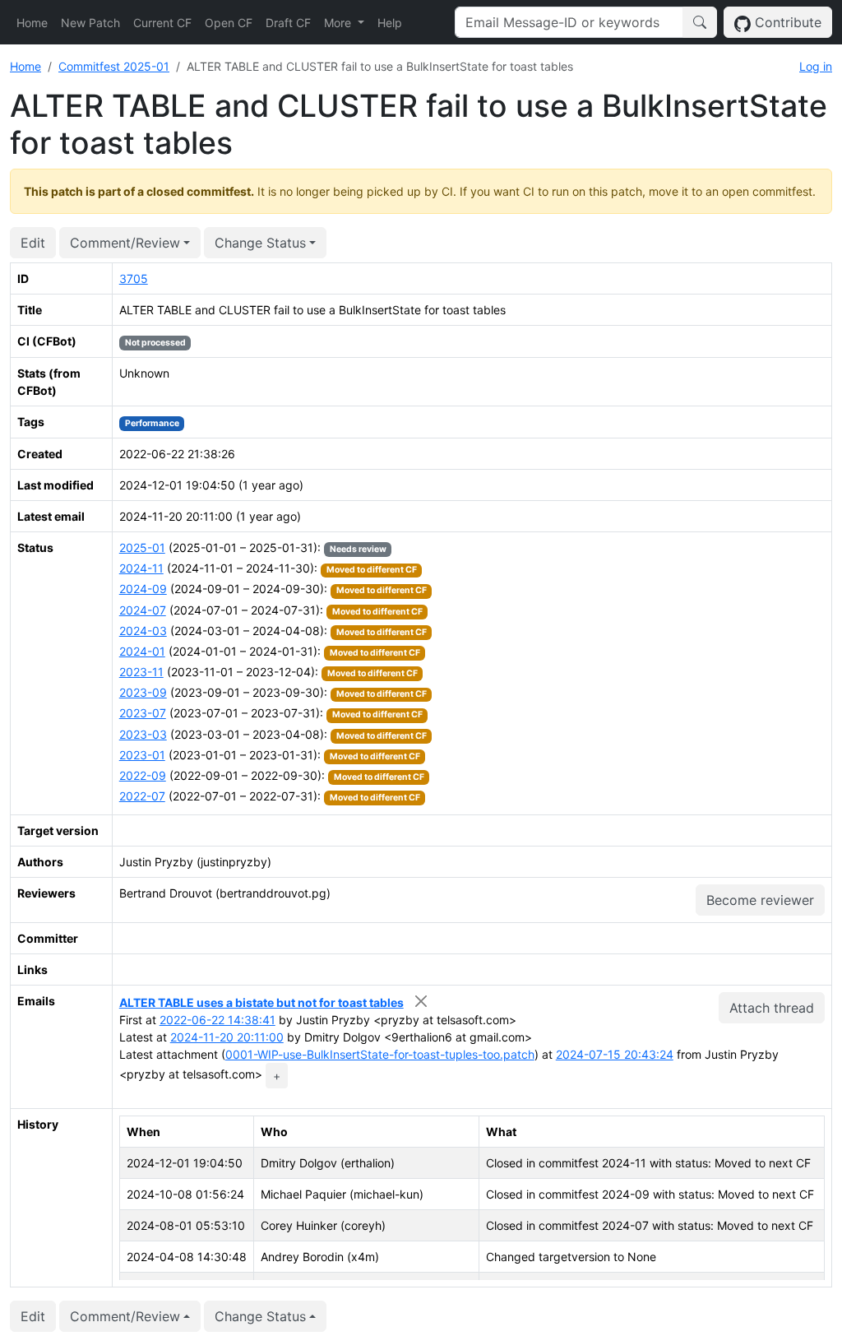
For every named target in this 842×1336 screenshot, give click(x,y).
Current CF (162, 23)
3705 (133, 278)
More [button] (339, 23)
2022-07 (142, 796)
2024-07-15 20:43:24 (614, 1054)
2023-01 (142, 755)
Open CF (228, 23)
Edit (33, 242)
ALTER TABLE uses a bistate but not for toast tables (261, 1002)
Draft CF (288, 23)
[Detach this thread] (421, 1000)
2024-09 (143, 589)
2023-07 (142, 713)
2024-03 (143, 631)
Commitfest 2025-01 (113, 66)
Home (32, 23)
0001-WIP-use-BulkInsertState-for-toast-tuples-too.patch (379, 1054)
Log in (815, 66)
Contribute (786, 22)
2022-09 (142, 775)
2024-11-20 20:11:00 (227, 1037)
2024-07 (142, 610)
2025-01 (142, 547)
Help (389, 23)
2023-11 (141, 672)
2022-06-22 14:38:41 (217, 1020)
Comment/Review (125, 242)
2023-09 (143, 692)
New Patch (90, 23)
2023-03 (143, 734)
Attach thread (771, 1008)
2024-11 (141, 568)
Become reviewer (760, 900)
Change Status (260, 242)
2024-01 (142, 651)
